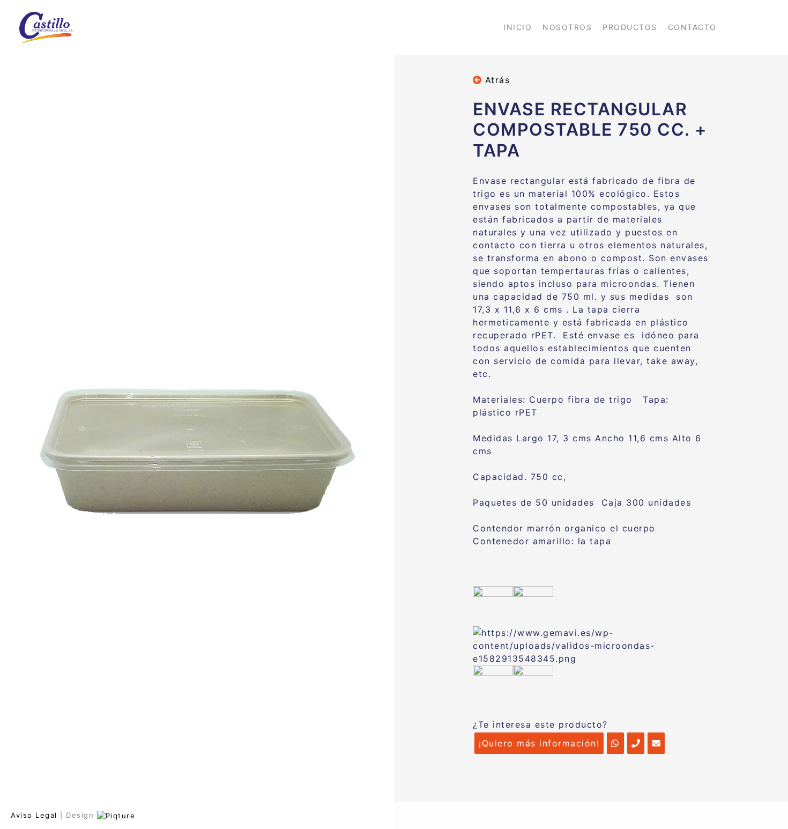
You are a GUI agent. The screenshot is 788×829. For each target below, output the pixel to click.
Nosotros (567, 27)
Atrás (495, 80)
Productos (630, 27)
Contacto (692, 27)
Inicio (517, 27)
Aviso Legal (34, 815)
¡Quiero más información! (539, 743)
